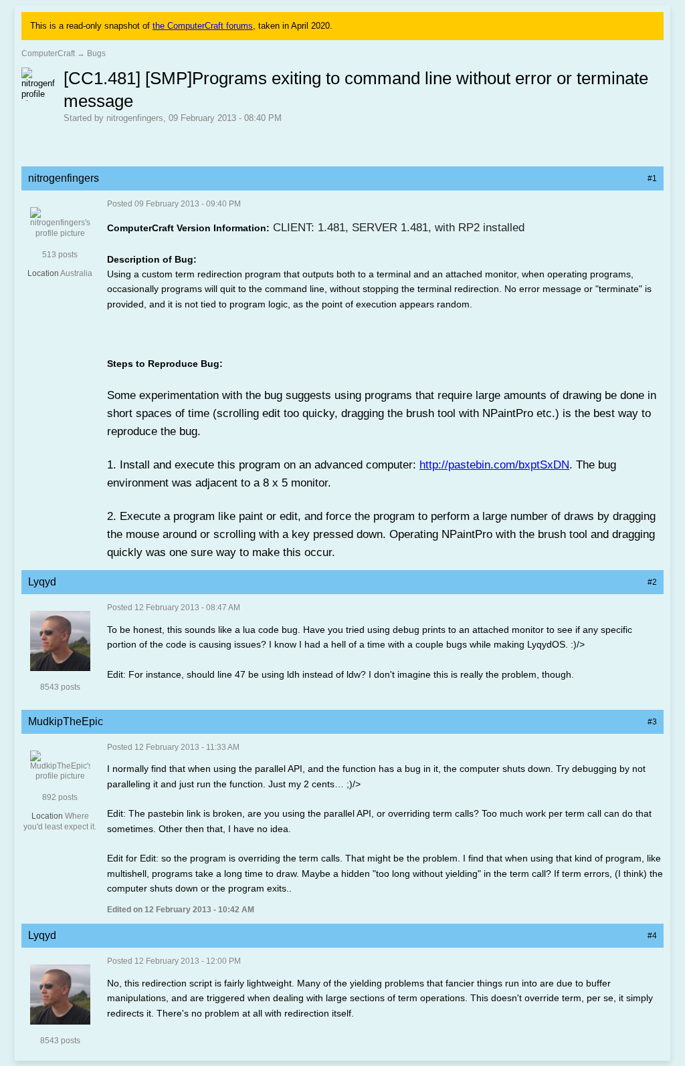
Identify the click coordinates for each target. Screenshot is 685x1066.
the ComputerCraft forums (203, 26)
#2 (652, 582)
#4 (652, 935)
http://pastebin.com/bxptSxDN (494, 464)
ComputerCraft (48, 53)
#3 (652, 721)
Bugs (96, 53)
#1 (652, 178)
